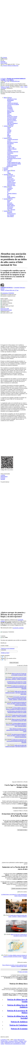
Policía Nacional (11, 180)
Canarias (9, 144)
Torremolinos (10, 122)
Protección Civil (11, 176)
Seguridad (6, 174)
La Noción (3, 78)
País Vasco (9, 159)
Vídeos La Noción (5, 86)
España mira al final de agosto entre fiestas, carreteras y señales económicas (15, 678)
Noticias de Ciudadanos (18, 1025)
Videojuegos (10, 207)
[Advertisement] (14, 15)
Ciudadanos (10, 188)
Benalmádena (10, 100)
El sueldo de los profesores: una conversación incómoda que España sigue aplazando (16, 687)
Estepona (9, 105)
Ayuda (15, 1039)
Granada (9, 131)
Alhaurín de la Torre (12, 99)
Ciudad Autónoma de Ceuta (13, 162)
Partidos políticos (11, 197)
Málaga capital (10, 111)
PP (8, 194)
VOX (8, 190)
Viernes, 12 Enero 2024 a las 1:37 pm (9, 290)
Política (5, 186)
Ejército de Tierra (11, 185)
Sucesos (9, 200)
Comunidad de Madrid (12, 155)
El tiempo (3, 477)
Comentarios (11, 293)
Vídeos (25, 86)
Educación (9, 203)
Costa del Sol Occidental (13, 104)
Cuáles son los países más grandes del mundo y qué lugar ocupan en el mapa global (15, 693)
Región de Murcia (11, 157)
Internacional (10, 166)
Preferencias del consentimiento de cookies (15, 1043)
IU (7, 192)
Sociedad (6, 198)
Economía (6, 167)
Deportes (6, 169)
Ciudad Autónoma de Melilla (14, 163)
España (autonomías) (12, 165)
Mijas (8, 113)
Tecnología (9, 208)
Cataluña (9, 150)
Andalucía (6, 126)
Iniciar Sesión (4, 63)
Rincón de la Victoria (12, 116)
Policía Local (10, 178)
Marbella (9, 112)
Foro (5, 81)
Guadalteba (10, 108)
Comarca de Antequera (12, 103)
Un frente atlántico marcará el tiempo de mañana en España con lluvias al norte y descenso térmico (16, 709)
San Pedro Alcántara (15, 86)
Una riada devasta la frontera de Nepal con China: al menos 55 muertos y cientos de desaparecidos (16, 704)
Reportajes (9, 212)
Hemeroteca (10, 88)
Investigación (10, 204)
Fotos (22, 86)
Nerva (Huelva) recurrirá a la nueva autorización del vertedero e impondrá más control (16, 730)
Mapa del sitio (21, 1039)
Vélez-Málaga (10, 124)
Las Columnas (10, 215)
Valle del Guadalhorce (12, 123)
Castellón (3, 475)
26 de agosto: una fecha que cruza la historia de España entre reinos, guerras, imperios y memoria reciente (17, 698)
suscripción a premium (18, 627)
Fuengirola (9, 107)
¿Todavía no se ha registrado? (8, 648)
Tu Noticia (3, 88)
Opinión (6, 211)
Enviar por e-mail (5, 308)
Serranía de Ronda (11, 119)
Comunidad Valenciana (12, 151)
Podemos (9, 189)
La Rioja (9, 161)
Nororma (9, 115)
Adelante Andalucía (12, 193)
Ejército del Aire (11, 184)
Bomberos (9, 177)
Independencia (4, 476)
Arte (8, 171)
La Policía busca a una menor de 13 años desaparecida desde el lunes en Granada (16, 682)
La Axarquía (10, 109)
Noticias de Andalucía (19, 1022)
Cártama (9, 101)
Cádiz (8, 128)
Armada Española (11, 182)
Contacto (21, 1041)
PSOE (8, 196)
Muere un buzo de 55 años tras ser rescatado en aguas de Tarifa (18, 674)
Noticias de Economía (19, 1029)
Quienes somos (4, 1041)
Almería (9, 127)
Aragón (9, 140)
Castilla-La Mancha (11, 149)
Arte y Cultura (7, 170)
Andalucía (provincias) (12, 139)
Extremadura (10, 153)
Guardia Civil (10, 181)
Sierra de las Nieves (12, 120)
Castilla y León (10, 147)
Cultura (9, 173)
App (8, 81)
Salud (8, 201)
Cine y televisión (11, 209)
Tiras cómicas (10, 216)
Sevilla (8, 136)
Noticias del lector (11, 213)
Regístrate (3, 61)
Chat (2, 81)
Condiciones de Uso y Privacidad (12, 1042)
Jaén (8, 134)
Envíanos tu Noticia (13, 1041)
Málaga (5, 97)
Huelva (9, 132)
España (5, 138)
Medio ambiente (11, 205)
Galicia (9, 154)
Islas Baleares (10, 143)
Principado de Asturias (12, 142)
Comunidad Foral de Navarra (14, 158)
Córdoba (9, 130)
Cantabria (9, 146)
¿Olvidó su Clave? (5, 652)
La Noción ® (4, 1039)
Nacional (3, 479)
